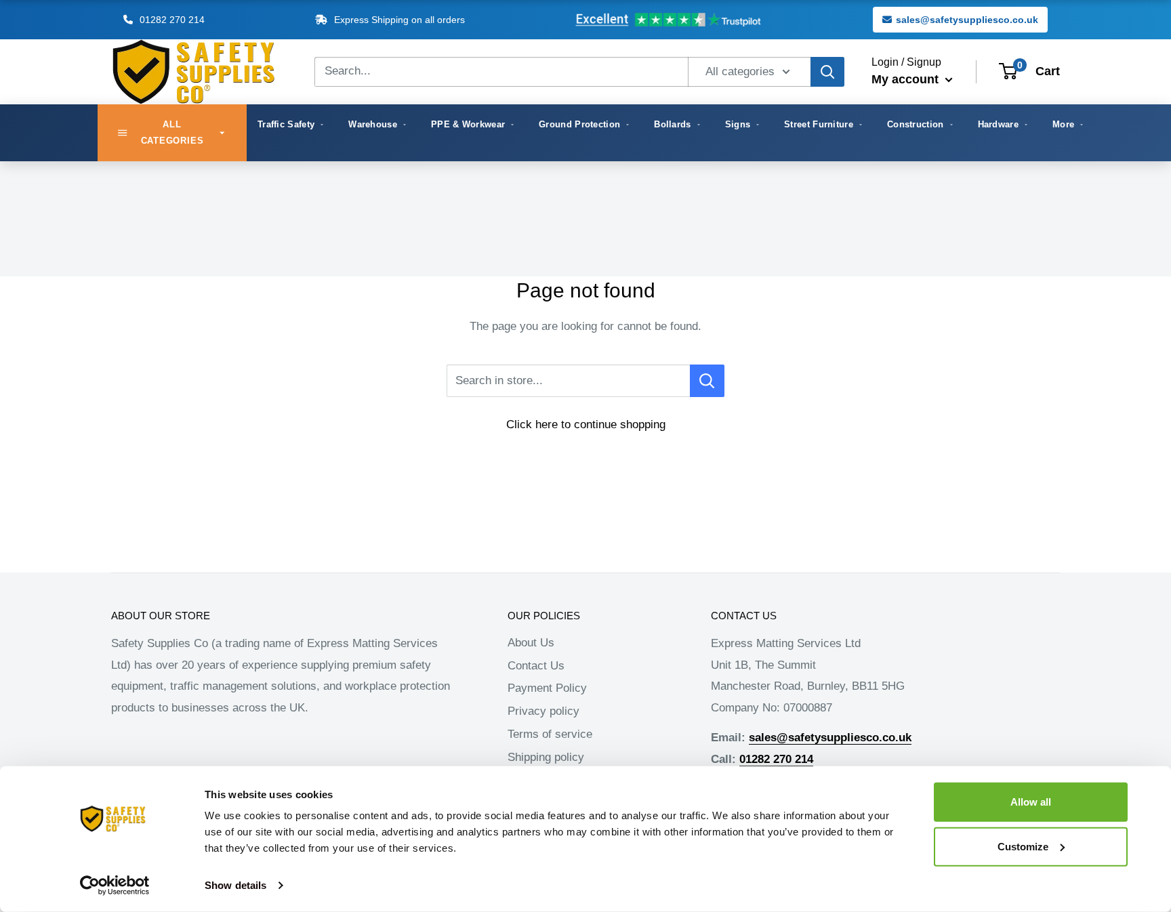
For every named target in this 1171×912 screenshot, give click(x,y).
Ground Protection (579, 124)
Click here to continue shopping (585, 424)
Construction (915, 124)
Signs (738, 124)
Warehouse (372, 124)
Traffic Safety (286, 124)
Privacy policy (543, 711)
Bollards (672, 124)
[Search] (827, 72)
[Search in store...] (707, 381)
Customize (1023, 846)
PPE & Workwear (468, 124)
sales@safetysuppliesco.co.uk (967, 19)
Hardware (998, 124)
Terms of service (550, 734)
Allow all (1030, 802)
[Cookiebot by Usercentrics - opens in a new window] (115, 885)
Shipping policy (546, 757)
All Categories (172, 132)
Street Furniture (818, 124)
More (1063, 124)
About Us (531, 642)
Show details (235, 885)
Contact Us (536, 665)
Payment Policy (547, 688)
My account (906, 79)
